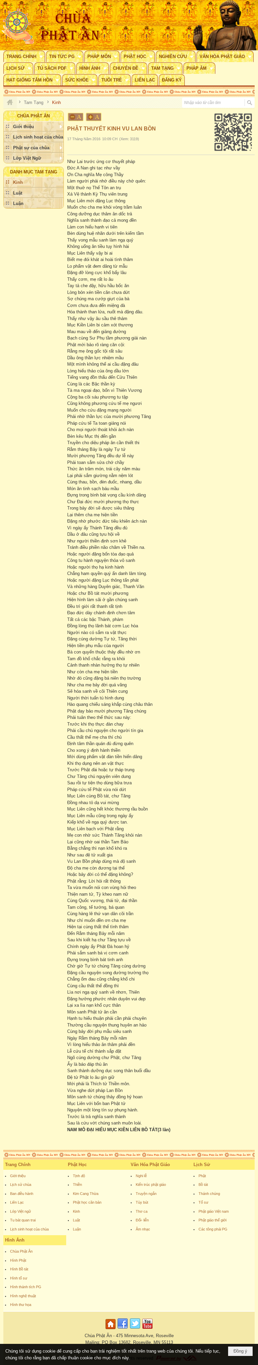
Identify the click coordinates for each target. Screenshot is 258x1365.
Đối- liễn (142, 1220)
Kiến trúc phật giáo (151, 1185)
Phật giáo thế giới (212, 1220)
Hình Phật (18, 1260)
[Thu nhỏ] (75, 116)
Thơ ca (141, 1211)
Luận (77, 1229)
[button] (24, 56)
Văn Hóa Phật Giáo (150, 1164)
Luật (76, 1220)
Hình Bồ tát (19, 1269)
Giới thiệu (18, 1176)
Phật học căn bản (87, 1202)
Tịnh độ (79, 1176)
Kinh (76, 1211)
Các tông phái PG (213, 1229)
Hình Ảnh (15, 1240)
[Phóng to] (94, 116)
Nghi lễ (141, 1176)
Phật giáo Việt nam (214, 1211)
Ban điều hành (21, 1194)
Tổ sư (203, 1202)
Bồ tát (203, 1185)
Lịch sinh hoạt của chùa (29, 1229)
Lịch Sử (202, 1164)
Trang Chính (18, 1164)
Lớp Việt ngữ (20, 1211)
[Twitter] (135, 1329)
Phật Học (77, 1164)
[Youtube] (147, 1329)
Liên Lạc (17, 1202)
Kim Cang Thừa (85, 1194)
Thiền (77, 1185)
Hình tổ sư (18, 1278)
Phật (202, 1176)
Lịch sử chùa (20, 1185)
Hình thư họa (20, 1305)
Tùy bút (142, 1202)
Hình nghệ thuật (23, 1296)
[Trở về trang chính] (111, 1329)
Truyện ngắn (146, 1194)
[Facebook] (122, 1329)
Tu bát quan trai (23, 1220)
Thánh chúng (209, 1194)
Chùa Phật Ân (21, 1251)
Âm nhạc (143, 1229)
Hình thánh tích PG (25, 1287)
